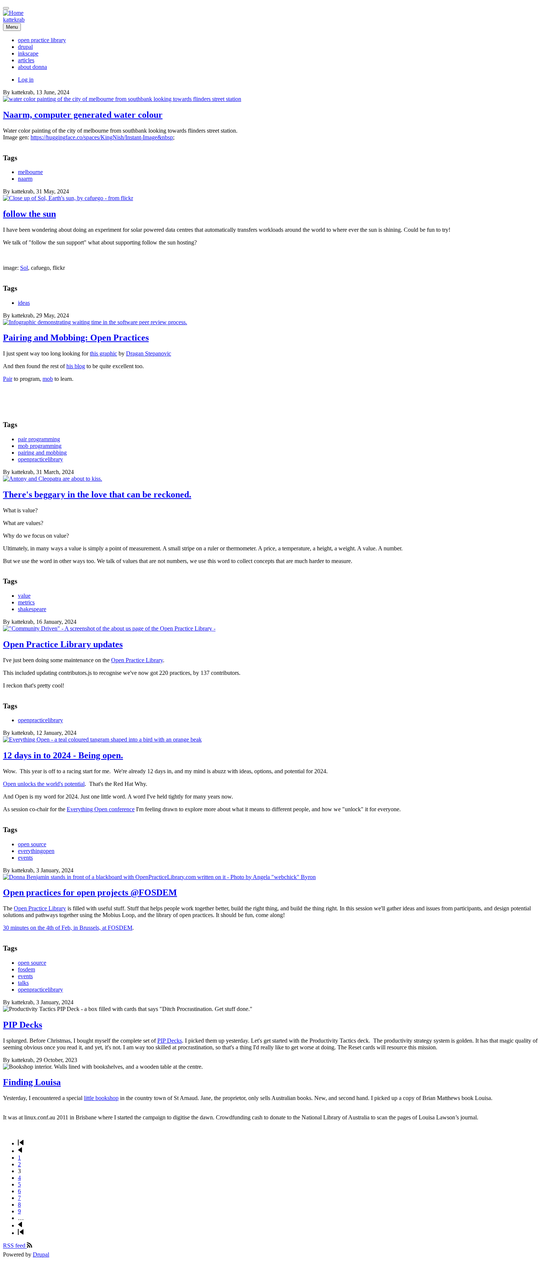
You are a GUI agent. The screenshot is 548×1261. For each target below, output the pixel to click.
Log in (26, 79)
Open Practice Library (137, 660)
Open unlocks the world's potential (44, 784)
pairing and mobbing (42, 452)
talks (23, 983)
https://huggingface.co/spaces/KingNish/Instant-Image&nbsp (102, 137)
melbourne (30, 172)
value (24, 595)
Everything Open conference (101, 809)
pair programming (39, 439)
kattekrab (14, 19)
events (25, 857)
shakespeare (32, 609)
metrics (26, 602)
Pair (7, 379)
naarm (25, 179)
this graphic (103, 353)
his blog (75, 366)
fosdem (26, 969)
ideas (24, 303)
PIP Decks (169, 1040)
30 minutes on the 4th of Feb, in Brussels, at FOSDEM (67, 928)
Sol (24, 268)
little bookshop (101, 1098)
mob (47, 379)
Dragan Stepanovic (148, 353)
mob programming (40, 446)
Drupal (41, 1254)
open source (32, 844)
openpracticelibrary (40, 459)
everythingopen (36, 851)
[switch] (6, 8)
